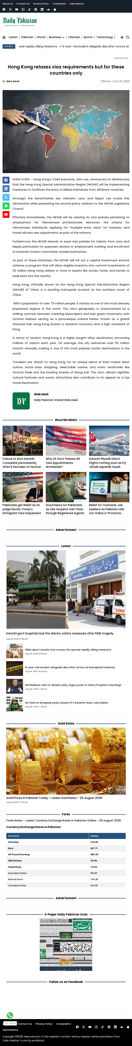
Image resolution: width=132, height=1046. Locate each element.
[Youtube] (16, 9)
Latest (13, 37)
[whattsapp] (10, 1015)
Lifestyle (74, 37)
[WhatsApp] (6, 205)
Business (55, 37)
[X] (6, 197)
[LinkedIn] (6, 188)
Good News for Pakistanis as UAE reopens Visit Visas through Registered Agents (65, 509)
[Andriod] (48, 9)
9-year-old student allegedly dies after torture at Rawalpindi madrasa (83, 46)
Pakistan (27, 37)
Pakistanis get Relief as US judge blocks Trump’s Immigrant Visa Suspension (22, 509)
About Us (8, 3)
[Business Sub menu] (63, 37)
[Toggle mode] (122, 37)
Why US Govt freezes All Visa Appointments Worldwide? (63, 463)
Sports (88, 37)
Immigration (121, 58)
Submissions (77, 3)
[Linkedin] (42, 9)
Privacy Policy (41, 3)
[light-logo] (20, 22)
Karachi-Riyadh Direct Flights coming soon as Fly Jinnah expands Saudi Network (107, 465)
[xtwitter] (10, 9)
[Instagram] (23, 9)
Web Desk (12, 81)
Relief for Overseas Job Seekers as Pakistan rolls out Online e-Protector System (106, 511)
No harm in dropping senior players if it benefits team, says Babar (66, 702)
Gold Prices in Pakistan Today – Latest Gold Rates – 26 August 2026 (54, 798)
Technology (104, 37)
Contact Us (23, 3)
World (41, 37)
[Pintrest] (35, 9)
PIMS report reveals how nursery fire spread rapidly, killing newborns (68, 649)
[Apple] (54, 9)
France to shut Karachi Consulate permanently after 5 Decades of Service (22, 463)
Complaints (59, 3)
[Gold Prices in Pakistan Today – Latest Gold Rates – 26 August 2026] (66, 761)
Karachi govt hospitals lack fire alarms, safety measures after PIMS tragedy (60, 633)
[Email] (6, 214)
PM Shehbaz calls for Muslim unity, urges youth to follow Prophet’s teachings (73, 685)
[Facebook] (4, 9)
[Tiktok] (29, 9)
